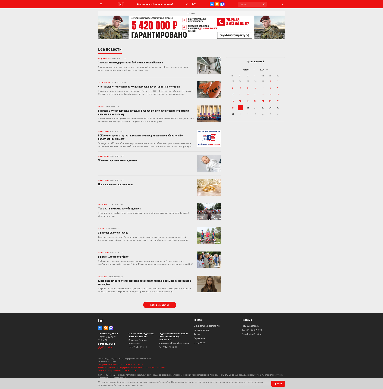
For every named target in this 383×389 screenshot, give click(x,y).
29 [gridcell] (248, 81)
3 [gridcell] (232, 88)
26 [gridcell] (248, 108)
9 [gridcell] (277, 88)
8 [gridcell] (270, 88)
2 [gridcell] (277, 81)
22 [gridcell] (270, 101)
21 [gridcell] (263, 101)
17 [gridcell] (233, 101)
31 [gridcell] (263, 81)
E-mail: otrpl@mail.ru (252, 334)
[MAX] (222, 4)
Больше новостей (159, 305)
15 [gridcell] (270, 94)
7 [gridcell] (262, 88)
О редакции (200, 342)
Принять (278, 383)
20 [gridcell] (255, 101)
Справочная (200, 338)
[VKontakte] (212, 4)
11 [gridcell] (240, 94)
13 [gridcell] (255, 94)
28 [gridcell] (240, 81)
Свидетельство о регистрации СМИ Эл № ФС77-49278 (120, 365)
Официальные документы (207, 326)
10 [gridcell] (233, 94)
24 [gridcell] (233, 108)
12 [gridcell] (248, 94)
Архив (197, 334)
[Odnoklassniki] (217, 4)
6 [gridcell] (255, 88)
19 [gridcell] (248, 101)
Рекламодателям (250, 326)
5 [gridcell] (248, 88)
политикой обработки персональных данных (120, 385)
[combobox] (249, 70)
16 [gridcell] (278, 94)
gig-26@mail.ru (105, 347)
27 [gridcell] (233, 81)
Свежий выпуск (201, 330)
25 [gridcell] (240, 108)
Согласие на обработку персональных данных (117, 371)
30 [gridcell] (255, 81)
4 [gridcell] (240, 88)
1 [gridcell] (270, 81)
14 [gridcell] (263, 94)
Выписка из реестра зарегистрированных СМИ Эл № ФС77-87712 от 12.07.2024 (131, 368)
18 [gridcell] (240, 101)
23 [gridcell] (278, 101)
